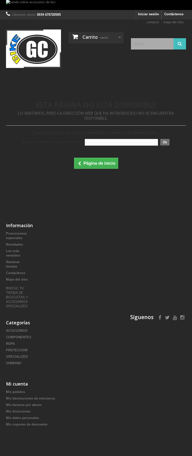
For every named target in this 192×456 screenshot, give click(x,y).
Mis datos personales (22, 418)
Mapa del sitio (17, 279)
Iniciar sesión (148, 14)
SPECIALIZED (17, 357)
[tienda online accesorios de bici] (96, 5)
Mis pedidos (15, 392)
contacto (152, 22)
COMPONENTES (19, 337)
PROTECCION (17, 350)
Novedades (14, 244)
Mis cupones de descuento (27, 424)
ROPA (10, 344)
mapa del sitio (173, 22)
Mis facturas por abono (24, 405)
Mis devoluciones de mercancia (30, 398)
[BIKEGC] (33, 48)
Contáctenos (174, 14)
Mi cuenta (17, 384)
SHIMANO (13, 363)
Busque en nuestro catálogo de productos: (53, 142)
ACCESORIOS (17, 331)
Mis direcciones (18, 411)
